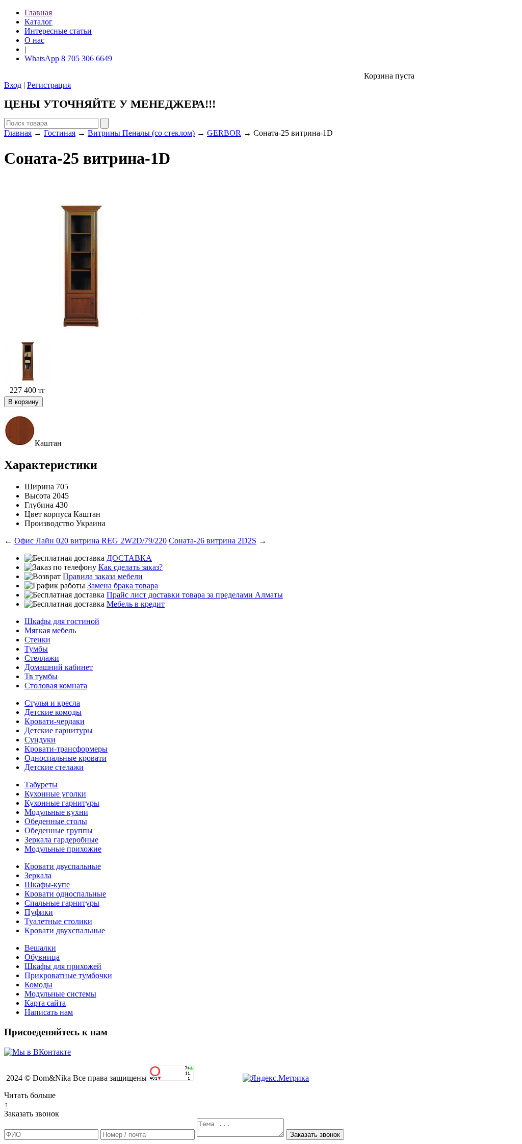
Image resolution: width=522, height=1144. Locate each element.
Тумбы (36, 648)
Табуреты (41, 784)
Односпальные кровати (65, 758)
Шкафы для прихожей (62, 966)
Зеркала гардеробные (61, 839)
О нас (34, 40)
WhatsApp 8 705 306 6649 (68, 58)
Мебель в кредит (136, 604)
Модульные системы (60, 993)
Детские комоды (53, 712)
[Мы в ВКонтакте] (37, 1052)
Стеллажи (41, 658)
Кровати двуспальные (62, 866)
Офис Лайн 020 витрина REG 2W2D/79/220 (90, 540)
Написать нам (48, 1012)
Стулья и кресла (52, 703)
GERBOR (224, 133)
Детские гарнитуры (58, 730)
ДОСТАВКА (129, 558)
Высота (37, 495)
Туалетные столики (58, 921)
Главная (38, 12)
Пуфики (38, 912)
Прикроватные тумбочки (68, 975)
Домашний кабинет (58, 667)
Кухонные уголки (55, 793)
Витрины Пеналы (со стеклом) (141, 133)
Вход (12, 85)
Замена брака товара (122, 585)
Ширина (39, 486)
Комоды (38, 984)
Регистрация (49, 85)
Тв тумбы (41, 676)
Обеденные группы (58, 830)
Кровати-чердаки (54, 721)
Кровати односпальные (65, 893)
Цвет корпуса (47, 514)
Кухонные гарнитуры (61, 803)
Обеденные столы (55, 821)
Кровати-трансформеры (66, 748)
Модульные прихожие (62, 848)
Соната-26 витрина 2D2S (212, 540)
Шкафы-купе (47, 884)
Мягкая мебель (50, 630)
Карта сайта (45, 1003)
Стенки (37, 639)
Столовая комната (55, 685)
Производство (49, 523)
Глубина (39, 505)
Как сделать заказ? (130, 567)
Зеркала (37, 875)
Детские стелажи (54, 767)
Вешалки (40, 947)
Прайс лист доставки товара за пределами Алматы (195, 594)
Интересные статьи (58, 31)
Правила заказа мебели (103, 576)
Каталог (38, 21)
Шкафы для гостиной (61, 621)
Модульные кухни (56, 812)
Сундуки (40, 739)
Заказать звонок (31, 1113)
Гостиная (59, 133)
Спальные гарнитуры (61, 903)
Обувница (42, 957)
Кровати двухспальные (64, 930)
